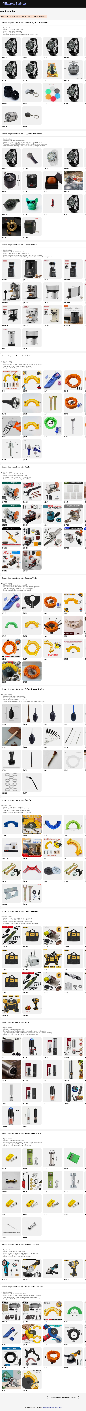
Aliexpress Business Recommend (52, 1407)
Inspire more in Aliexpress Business (63, 1397)
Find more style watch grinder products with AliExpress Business (22, 16)
